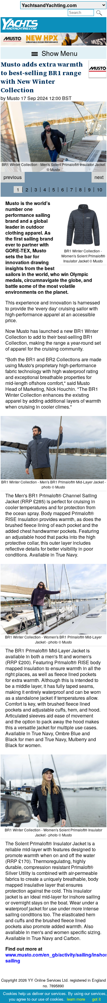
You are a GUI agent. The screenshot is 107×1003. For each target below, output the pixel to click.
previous (13, 177)
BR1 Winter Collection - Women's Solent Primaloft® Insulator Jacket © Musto (83, 255)
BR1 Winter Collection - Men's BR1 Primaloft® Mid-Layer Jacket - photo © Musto (53, 484)
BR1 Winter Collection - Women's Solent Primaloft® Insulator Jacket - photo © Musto (53, 832)
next (99, 177)
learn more (76, 999)
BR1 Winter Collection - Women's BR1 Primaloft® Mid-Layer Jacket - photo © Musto (53, 639)
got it (96, 999)
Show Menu (59, 53)
